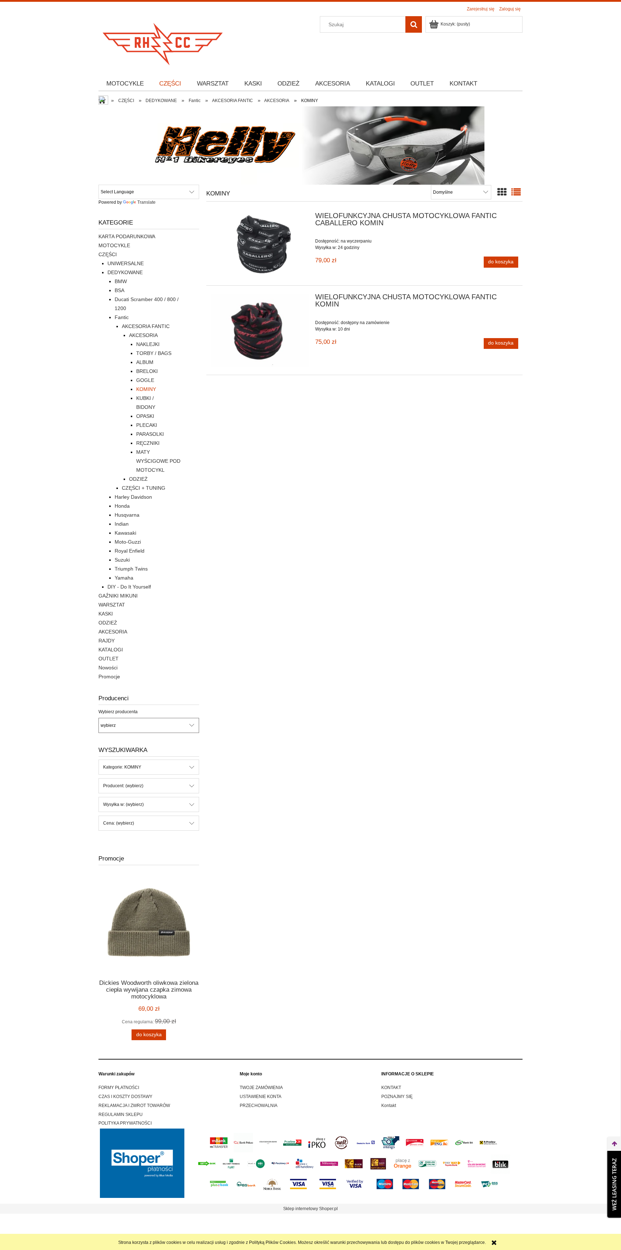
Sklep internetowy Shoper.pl (310, 1208)
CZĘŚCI (107, 254)
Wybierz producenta (118, 711)
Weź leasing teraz (614, 1184)
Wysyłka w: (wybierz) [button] (123, 804)
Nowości (108, 667)
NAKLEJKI (148, 344)
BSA (119, 290)
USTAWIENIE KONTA (260, 1096)
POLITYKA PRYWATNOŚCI (125, 1123)
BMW (121, 281)
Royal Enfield (129, 551)
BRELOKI (147, 371)
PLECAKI (146, 425)
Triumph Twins (131, 569)
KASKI (105, 614)
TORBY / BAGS (153, 353)
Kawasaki (125, 533)
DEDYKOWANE (125, 272)
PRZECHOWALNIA (258, 1105)
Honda (122, 506)
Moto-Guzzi (128, 542)
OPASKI (145, 416)
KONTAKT (391, 1087)
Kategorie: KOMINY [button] (122, 767)
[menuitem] (125, 83)
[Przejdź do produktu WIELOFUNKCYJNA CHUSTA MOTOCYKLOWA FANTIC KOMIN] (260, 330)
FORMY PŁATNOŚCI (118, 1087)
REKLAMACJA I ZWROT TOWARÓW (134, 1105)
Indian (122, 524)
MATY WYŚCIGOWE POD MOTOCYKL (158, 461)
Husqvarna (127, 515)
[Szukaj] (413, 24)
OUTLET (108, 658)
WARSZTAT (111, 605)
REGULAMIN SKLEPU (120, 1114)
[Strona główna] (163, 42)
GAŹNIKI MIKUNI (118, 596)
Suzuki (122, 560)
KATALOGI (110, 649)
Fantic (122, 317)
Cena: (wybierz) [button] (118, 823)
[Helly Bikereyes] (310, 145)
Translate (146, 202)
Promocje (109, 676)
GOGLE (145, 380)
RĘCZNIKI (148, 443)
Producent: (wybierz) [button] (123, 785)
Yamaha (124, 578)
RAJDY (106, 641)
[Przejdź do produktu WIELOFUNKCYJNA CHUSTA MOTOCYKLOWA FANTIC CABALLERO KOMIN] (260, 244)
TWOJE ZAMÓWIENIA (261, 1087)
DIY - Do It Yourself (129, 587)
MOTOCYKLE (114, 245)
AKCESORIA (143, 335)
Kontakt (388, 1105)
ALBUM (144, 362)
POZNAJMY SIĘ (397, 1096)
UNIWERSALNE (125, 263)
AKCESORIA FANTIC (146, 326)
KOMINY (146, 389)
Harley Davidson (133, 497)
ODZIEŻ (138, 479)
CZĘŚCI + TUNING (143, 488)
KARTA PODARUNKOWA (126, 236)
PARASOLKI (150, 434)
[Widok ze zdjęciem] (502, 192)
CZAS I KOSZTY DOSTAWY (125, 1096)
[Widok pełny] (516, 192)
